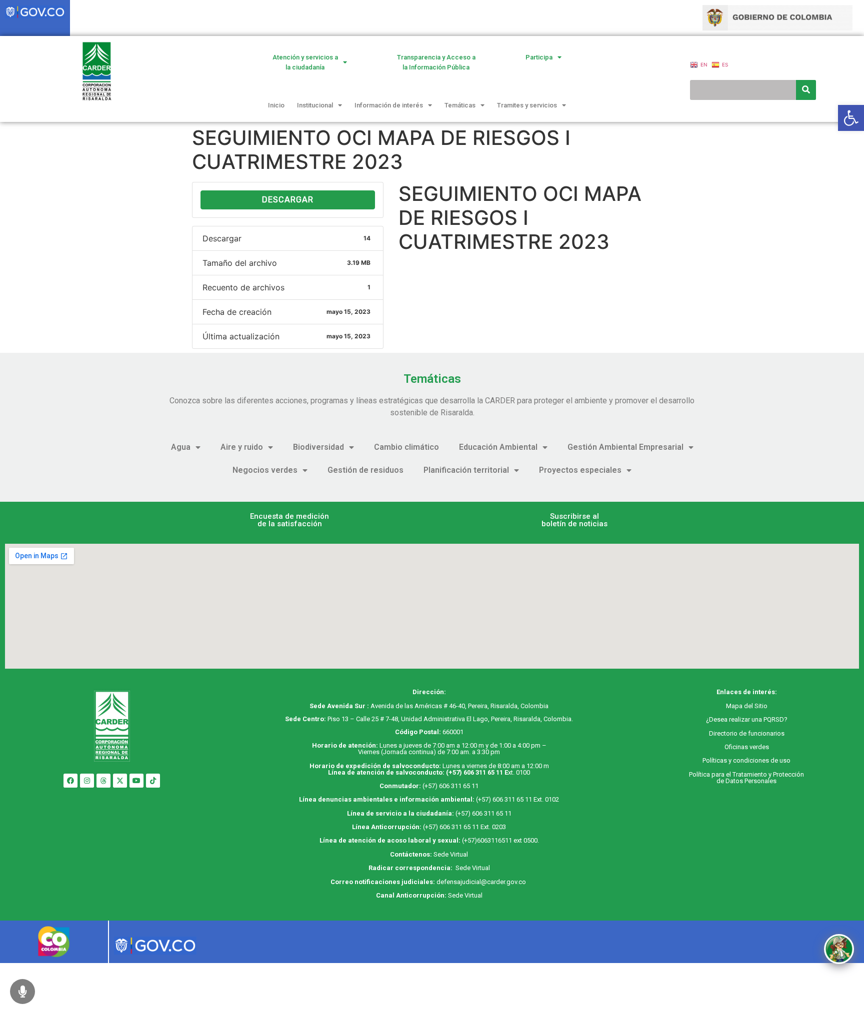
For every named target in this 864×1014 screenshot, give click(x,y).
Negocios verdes (265, 470)
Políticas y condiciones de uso (746, 760)
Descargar (288, 199)
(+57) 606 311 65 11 (474, 772)
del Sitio (755, 706)
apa (737, 706)
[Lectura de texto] (22, 991)
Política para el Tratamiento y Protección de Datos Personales (746, 778)
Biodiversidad (318, 447)
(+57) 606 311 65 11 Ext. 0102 (517, 799)
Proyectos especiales (580, 470)
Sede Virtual (451, 854)
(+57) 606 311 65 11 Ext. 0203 (464, 827)
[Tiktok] (153, 781)
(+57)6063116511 (487, 840)
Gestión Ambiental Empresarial (626, 447)
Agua (180, 447)
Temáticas (460, 105)
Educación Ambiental (498, 447)
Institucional (315, 105)
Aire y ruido (241, 447)
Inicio (276, 105)
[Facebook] (71, 781)
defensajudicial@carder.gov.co (482, 882)
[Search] (806, 90)
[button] (289, 520)
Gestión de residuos (366, 470)
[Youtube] (137, 781)
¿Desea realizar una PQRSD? (747, 719)
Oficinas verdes (746, 747)
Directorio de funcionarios (746, 733)
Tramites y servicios (527, 105)
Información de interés (388, 105)
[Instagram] (87, 781)
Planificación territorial (466, 470)
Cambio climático (406, 447)
